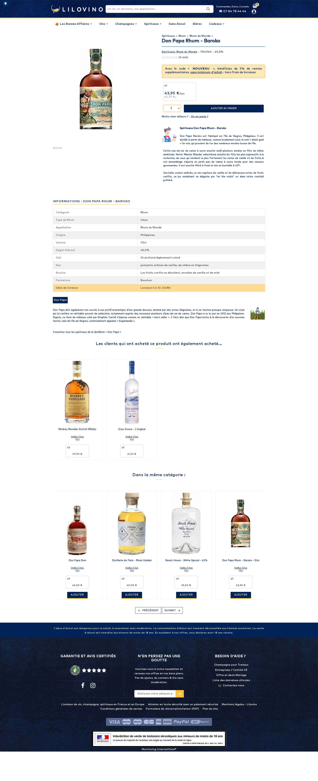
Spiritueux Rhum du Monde (179, 52)
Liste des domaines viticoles (231, 680)
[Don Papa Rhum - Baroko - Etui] (240, 523)
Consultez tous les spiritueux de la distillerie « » (87, 332)
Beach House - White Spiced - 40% (186, 560)
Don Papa (60, 300)
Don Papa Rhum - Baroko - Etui (240, 560)
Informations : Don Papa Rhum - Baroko (91, 201)
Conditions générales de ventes (121, 709)
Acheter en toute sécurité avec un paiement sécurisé (183, 704)
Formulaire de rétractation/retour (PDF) (172, 709)
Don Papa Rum (77, 560)
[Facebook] (82, 685)
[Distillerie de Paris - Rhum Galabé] (131, 523)
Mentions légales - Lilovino (239, 704)
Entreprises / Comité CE (231, 670)
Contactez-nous (233, 685)
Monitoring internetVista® (159, 749)
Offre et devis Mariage (231, 675)
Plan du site (210, 709)
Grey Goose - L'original (131, 429)
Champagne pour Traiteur (231, 665)
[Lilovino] (77, 9)
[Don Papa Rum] (77, 523)
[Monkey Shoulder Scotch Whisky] (77, 392)
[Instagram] (92, 685)
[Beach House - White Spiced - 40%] (186, 523)
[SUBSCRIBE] (180, 693)
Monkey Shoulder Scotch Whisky (77, 429)
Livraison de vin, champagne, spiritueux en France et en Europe (102, 704)
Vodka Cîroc (77, 436)
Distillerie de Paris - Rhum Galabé (132, 560)
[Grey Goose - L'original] (131, 392)
